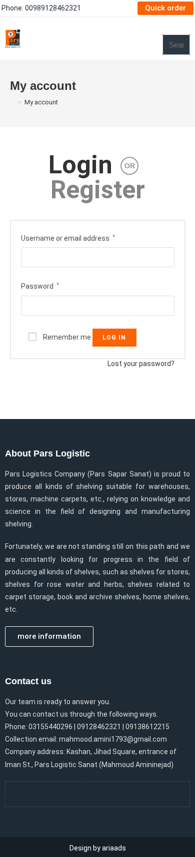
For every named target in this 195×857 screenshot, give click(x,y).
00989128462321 (53, 8)
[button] (153, 38)
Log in (114, 337)
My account (41, 102)
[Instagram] (56, 794)
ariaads (114, 848)
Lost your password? (141, 364)
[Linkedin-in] (139, 794)
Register (97, 189)
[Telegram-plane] (84, 794)
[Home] (12, 102)
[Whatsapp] (111, 794)
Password (40, 286)
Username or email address (68, 238)
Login (80, 164)
